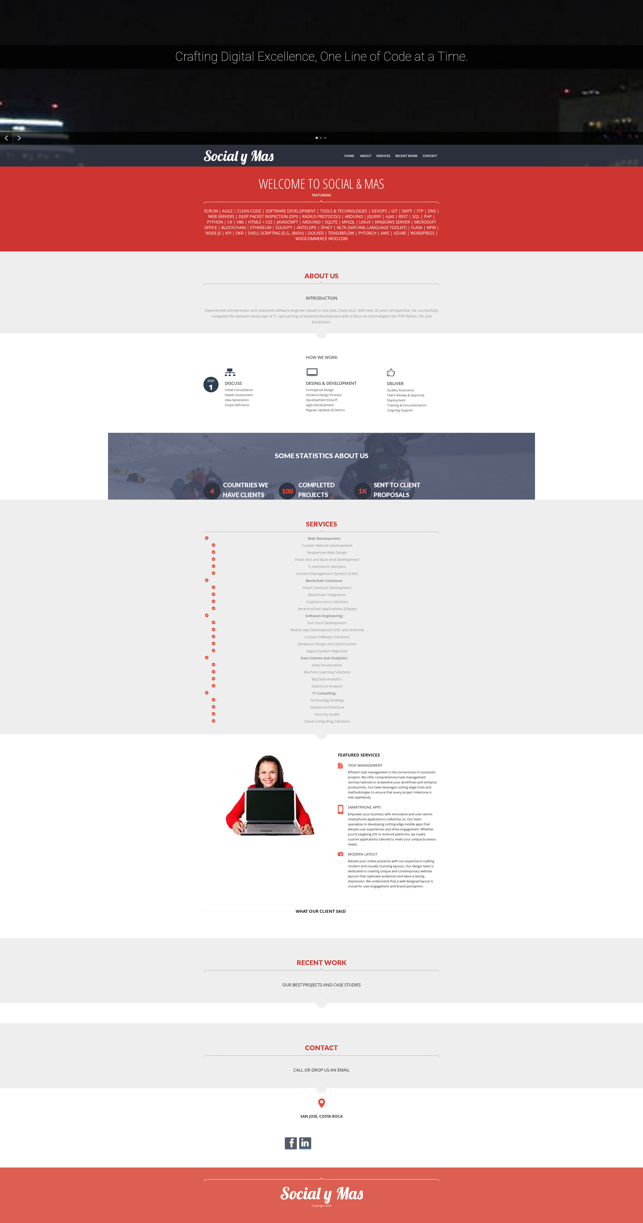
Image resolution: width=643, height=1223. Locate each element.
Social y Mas (321, 1193)
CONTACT (429, 155)
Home (349, 155)
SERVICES (383, 155)
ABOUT (365, 155)
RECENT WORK (406, 155)
